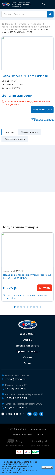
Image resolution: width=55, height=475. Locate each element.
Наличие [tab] (9, 132)
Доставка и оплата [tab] (15, 139)
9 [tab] (40, 307)
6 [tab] (31, 307)
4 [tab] (24, 307)
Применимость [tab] (29, 132)
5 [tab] (27, 307)
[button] (44, 287)
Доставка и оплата (27, 345)
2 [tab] (18, 307)
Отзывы (27, 339)
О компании (27, 334)
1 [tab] (15, 307)
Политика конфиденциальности (27, 434)
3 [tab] (21, 307)
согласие (18, 472)
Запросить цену (42, 109)
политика (7, 472)
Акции (28, 363)
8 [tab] (37, 307)
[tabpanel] (27, 269)
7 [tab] (34, 307)
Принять (47, 467)
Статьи (27, 357)
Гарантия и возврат (27, 351)
